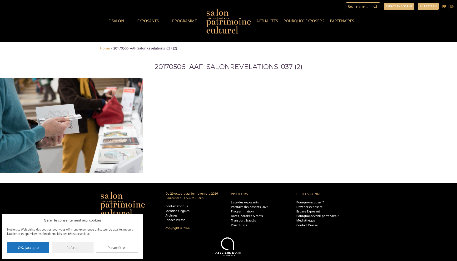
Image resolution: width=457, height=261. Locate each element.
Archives (171, 215)
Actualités (267, 21)
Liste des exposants (245, 202)
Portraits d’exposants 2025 (249, 207)
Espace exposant (399, 6)
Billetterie (428, 6)
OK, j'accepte (28, 247)
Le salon (115, 21)
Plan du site (239, 225)
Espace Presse (175, 220)
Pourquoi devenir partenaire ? (317, 216)
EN (452, 6)
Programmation (242, 211)
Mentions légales (177, 211)
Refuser (72, 247)
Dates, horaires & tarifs (247, 216)
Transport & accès (243, 220)
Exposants (148, 21)
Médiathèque (305, 220)
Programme (184, 21)
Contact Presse (307, 225)
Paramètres (117, 247)
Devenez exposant (309, 207)
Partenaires (342, 21)
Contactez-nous (176, 206)
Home (105, 48)
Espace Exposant (308, 211)
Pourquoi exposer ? (303, 21)
